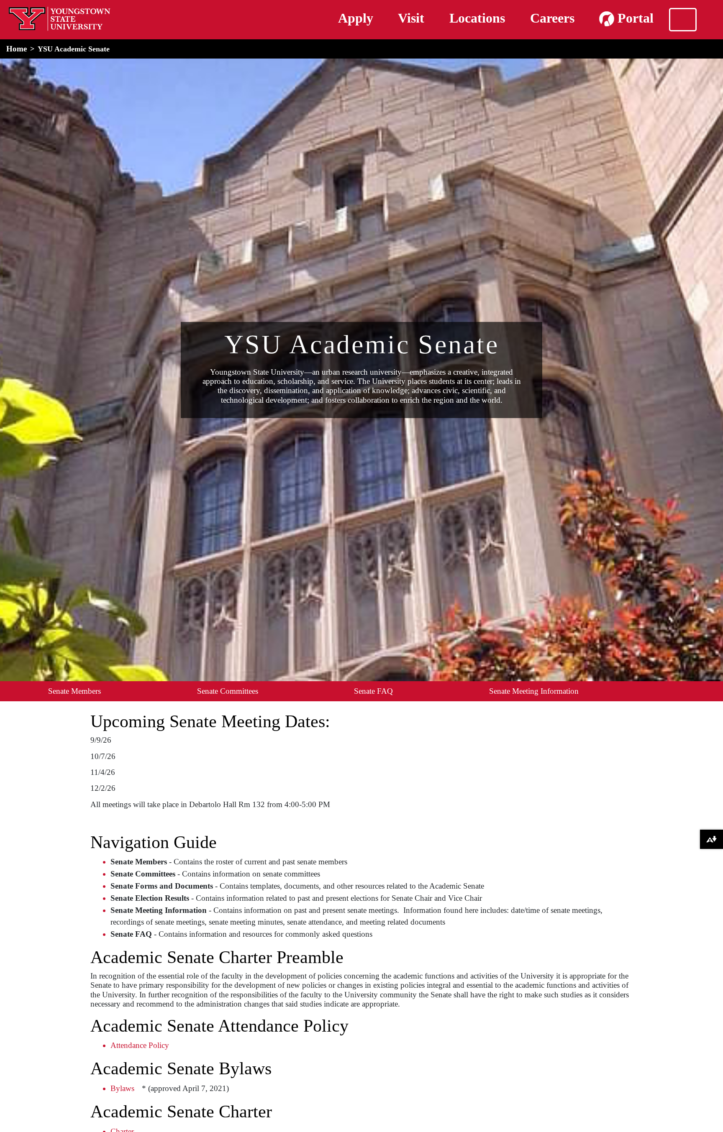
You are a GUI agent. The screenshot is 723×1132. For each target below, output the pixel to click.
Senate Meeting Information (534, 691)
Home (16, 48)
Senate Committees (227, 691)
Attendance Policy (139, 1045)
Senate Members (74, 691)
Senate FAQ (373, 691)
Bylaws (122, 1088)
